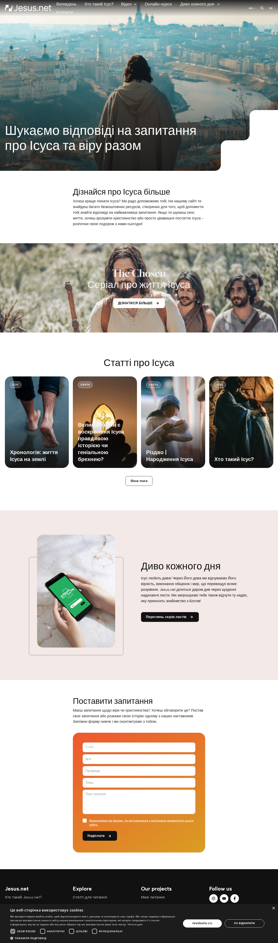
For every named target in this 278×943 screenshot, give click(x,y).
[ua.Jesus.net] (28, 8)
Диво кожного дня (197, 4)
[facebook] (234, 898)
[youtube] (224, 898)
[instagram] (213, 898)
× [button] (273, 908)
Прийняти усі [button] (202, 923)
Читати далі (135, 924)
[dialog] (139, 923)
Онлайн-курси (158, 4)
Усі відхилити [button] (244, 923)
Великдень (66, 4)
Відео (126, 4)
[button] (93, 938)
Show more (139, 481)
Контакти (64, 12)
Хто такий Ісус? (99, 4)
